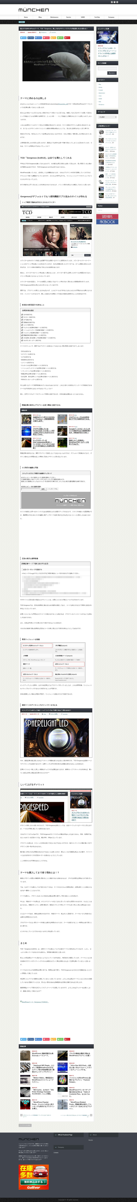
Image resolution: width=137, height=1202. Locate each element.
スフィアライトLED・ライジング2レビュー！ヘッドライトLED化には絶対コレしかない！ (107, 52)
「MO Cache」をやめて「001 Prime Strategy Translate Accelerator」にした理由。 (43, 1092)
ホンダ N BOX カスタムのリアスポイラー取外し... (110, 149)
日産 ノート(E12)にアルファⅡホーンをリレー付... (110, 175)
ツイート (100, 210)
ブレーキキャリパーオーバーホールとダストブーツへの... (110, 140)
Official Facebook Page (65, 1135)
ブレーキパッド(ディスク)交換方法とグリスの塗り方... (110, 189)
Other (100, 96)
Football (101, 90)
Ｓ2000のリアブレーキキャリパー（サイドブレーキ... (111, 169)
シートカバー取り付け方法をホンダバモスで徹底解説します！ (75, 1116)
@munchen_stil (63, 104)
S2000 (83, 17)
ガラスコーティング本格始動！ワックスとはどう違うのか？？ (37, 1116)
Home (26, 17)
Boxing (100, 87)
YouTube (97, 17)
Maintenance (54, 17)
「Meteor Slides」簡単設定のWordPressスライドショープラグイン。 (43, 1080)
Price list (91, 1140)
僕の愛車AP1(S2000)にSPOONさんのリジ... (110, 162)
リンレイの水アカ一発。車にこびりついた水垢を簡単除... (110, 195)
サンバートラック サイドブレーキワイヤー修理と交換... (110, 182)
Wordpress (44, 32)
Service (68, 17)
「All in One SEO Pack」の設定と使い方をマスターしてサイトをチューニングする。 (80, 1068)
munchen (53, 32)
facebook (117, 2)
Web (100, 101)
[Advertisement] (56, 87)
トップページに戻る (25, 1125)
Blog (40, 17)
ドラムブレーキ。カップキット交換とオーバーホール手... (110, 132)
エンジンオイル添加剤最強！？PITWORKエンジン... (110, 155)
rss (112, 2)
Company (111, 17)
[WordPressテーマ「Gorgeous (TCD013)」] (34, 1002)
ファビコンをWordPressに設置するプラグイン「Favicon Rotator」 (80, 1080)
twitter (114, 2)
